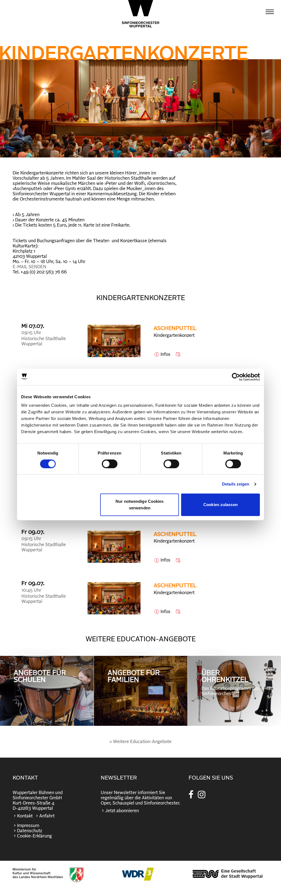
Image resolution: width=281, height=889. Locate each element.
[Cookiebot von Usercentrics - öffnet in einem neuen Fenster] (236, 377)
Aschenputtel (175, 328)
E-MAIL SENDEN (29, 267)
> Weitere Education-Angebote (140, 742)
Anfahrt (47, 816)
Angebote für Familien (134, 676)
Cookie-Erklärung (34, 836)
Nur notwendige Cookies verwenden (140, 504)
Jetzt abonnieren (122, 811)
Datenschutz (29, 831)
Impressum (28, 825)
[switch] (109, 463)
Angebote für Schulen (40, 676)
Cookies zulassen (220, 504)
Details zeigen (235, 484)
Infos (165, 354)
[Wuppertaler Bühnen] (140, 13)
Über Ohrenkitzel (230, 683)
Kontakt (25, 816)
